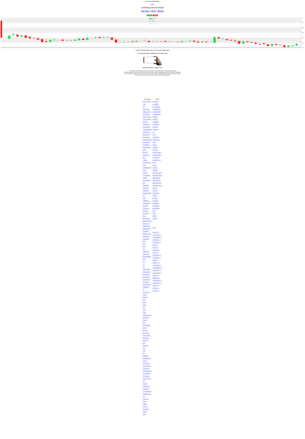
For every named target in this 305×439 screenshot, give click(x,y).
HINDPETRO (146, 226)
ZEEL (144, 414)
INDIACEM (146, 254)
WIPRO (145, 411)
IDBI (144, 241)
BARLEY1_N (156, 262)
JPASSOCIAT (146, 274)
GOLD (154, 142)
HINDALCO (146, 223)
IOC (144, 264)
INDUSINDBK (147, 256)
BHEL (144, 150)
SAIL (144, 348)
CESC (144, 165)
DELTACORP (146, 180)
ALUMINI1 (155, 104)
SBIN (144, 350)
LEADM (154, 167)
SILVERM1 (155, 203)
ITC (144, 267)
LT (143, 289)
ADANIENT (146, 109)
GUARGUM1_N (156, 273)
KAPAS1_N (155, 288)
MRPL (144, 302)
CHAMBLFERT (147, 167)
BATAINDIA (146, 145)
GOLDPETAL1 (156, 160)
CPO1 (154, 134)
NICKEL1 (155, 190)
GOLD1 (154, 145)
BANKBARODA (147, 140)
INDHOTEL (146, 251)
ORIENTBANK (147, 315)
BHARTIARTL (147, 147)
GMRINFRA (146, 201)
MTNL (144, 305)
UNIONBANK (147, 394)
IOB (144, 262)
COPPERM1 (155, 124)
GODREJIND (146, 203)
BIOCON (145, 152)
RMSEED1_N (156, 278)
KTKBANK (146, 287)
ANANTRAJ (146, 114)
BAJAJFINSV (146, 137)
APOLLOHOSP (147, 119)
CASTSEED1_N (156, 265)
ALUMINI (155, 101)
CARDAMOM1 (156, 114)
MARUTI (145, 297)
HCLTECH (146, 213)
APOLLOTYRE (147, 117)
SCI (144, 353)
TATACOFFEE (147, 366)
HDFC (144, 216)
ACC (144, 106)
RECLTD (145, 330)
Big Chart (145, 11)
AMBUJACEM (147, 112)
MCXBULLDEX (157, 173)
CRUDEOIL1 (156, 140)
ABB (144, 104)
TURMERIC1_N (156, 283)
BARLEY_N (155, 232)
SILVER (154, 195)
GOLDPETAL (156, 157)
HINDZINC (146, 231)
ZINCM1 (154, 218)
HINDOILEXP (147, 228)
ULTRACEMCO (147, 391)
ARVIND (145, 122)
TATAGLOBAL (147, 378)
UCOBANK (146, 389)
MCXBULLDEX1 (157, 175)
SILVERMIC (155, 206)
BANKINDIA (146, 142)
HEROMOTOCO (147, 221)
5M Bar (160, 11)
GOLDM (154, 147)
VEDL (144, 401)
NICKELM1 (155, 193)
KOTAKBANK (147, 284)
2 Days (153, 11)
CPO (153, 132)
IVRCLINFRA (146, 269)
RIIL (144, 343)
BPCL (144, 157)
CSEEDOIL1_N (156, 270)
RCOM (144, 328)
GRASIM (145, 206)
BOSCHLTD (146, 155)
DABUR (145, 178)
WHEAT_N (155, 260)
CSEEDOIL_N (156, 240)
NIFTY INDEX (147, 101)
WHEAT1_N (155, 285)
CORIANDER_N (157, 237)
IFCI (144, 249)
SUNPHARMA (147, 358)
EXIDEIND (146, 190)
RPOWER (145, 345)
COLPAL (145, 173)
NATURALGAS (156, 183)
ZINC (154, 211)
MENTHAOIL (156, 178)
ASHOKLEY (146, 124)
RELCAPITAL (147, 335)
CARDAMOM (156, 112)
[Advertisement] (152, 87)
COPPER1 (155, 119)
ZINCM (154, 216)
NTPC (144, 310)
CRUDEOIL (155, 137)
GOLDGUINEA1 (157, 155)
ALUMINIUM (156, 106)
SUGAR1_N (155, 290)
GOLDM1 (155, 150)
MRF (144, 300)
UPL (144, 396)
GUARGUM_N (156, 242)
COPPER (154, 117)
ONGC (144, 312)
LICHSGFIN (146, 292)
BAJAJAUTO (146, 134)
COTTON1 (155, 129)
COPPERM (155, 122)
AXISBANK (146, 132)
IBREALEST (146, 236)
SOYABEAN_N (156, 255)
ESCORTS (145, 188)
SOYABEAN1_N (157, 280)
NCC (144, 307)
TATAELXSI (146, 368)
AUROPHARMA (147, 129)
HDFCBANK (146, 218)
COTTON (155, 127)
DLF (144, 183)
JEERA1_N (155, 275)
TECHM (145, 384)
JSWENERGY (146, 279)
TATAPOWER (146, 373)
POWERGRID (146, 325)
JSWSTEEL (146, 282)
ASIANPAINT (146, 127)
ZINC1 (154, 213)
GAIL (144, 198)
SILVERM (155, 201)
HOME (152, 4)
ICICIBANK (146, 239)
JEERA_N (155, 245)
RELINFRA (146, 338)
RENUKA (145, 340)
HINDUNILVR (147, 234)
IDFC (144, 246)
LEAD (154, 162)
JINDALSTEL (146, 272)
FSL (144, 195)
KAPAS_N (155, 247)
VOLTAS (145, 406)
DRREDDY (146, 185)
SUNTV (145, 361)
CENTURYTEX (147, 162)
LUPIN (144, 295)
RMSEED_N (155, 250)
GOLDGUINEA (156, 152)
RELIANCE (146, 333)
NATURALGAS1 (157, 185)
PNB (144, 323)
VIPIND (145, 404)
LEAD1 (154, 165)
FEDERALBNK (147, 193)
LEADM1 (155, 170)
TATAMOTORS (147, 371)
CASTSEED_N (156, 235)
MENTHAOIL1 (156, 180)
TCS (144, 381)
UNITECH (145, 399)
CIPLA (144, 170)
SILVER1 (155, 198)
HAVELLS (145, 211)
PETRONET (146, 317)
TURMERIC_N (156, 257)
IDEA (144, 244)
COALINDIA (146, 175)
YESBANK (146, 409)
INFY (144, 259)
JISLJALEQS (146, 277)
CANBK (145, 160)
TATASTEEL (146, 376)
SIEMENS (145, 356)
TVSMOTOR (146, 386)
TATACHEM (146, 363)
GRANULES (146, 208)
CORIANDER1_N (157, 268)
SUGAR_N (155, 252)
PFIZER (145, 320)
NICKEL (154, 188)
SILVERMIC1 (156, 208)
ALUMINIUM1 (156, 109)
